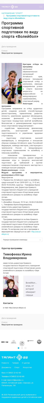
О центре (26, 363)
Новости (5, 363)
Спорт (17, 367)
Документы (6, 367)
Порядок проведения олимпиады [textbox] (15, 240)
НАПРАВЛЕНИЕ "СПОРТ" (12, 13)
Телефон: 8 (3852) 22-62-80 (13, 376)
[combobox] (22, 240)
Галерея (15, 363)
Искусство (27, 367)
